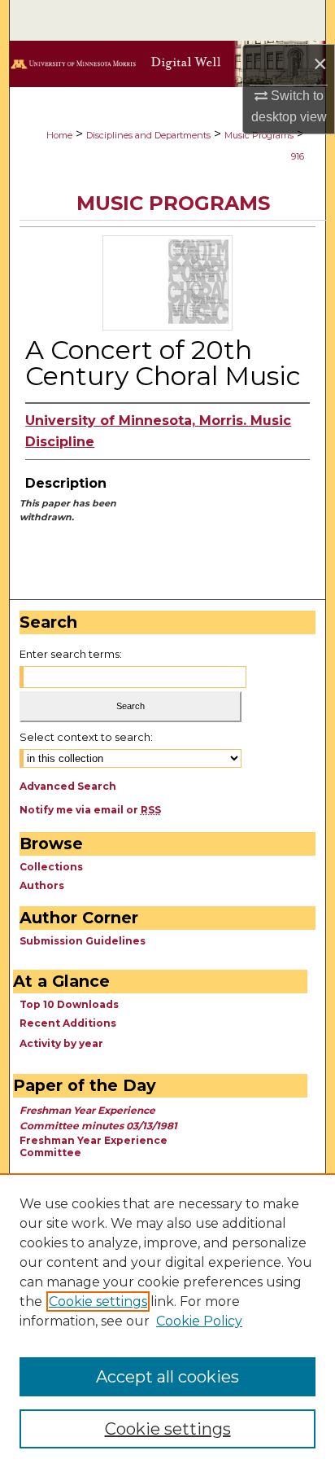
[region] (167, 1320)
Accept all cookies (167, 1377)
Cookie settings (98, 1301)
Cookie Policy (199, 1321)
